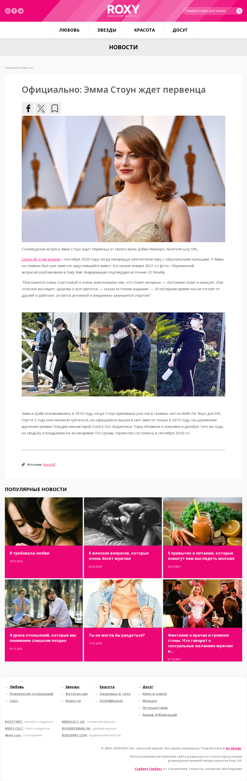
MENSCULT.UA (88, 721)
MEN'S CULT (27, 728)
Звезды (107, 30)
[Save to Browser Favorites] (55, 108)
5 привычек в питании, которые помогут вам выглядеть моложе (201, 555)
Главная (11, 67)
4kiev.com (23, 735)
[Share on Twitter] (41, 108)
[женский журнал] (123, 11)
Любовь (69, 30)
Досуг (180, 30)
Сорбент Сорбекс (148, 769)
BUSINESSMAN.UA (89, 728)
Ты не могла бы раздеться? (117, 635)
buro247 (49, 464)
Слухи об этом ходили (41, 259)
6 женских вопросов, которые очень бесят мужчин (119, 555)
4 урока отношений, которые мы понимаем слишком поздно (43, 638)
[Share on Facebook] (28, 108)
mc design (233, 748)
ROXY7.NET (29, 721)
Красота (144, 30)
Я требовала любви (29, 553)
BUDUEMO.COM (91, 735)
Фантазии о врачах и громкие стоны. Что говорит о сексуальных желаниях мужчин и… (200, 643)
